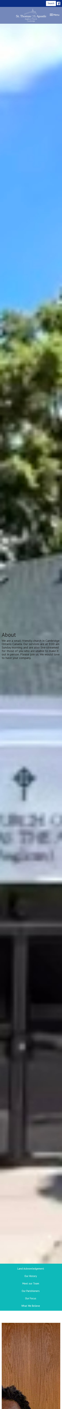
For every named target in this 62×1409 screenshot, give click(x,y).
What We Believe (30, 1305)
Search (51, 3)
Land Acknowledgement (30, 1268)
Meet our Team (30, 1283)
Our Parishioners (31, 1291)
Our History (30, 1276)
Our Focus (30, 1298)
